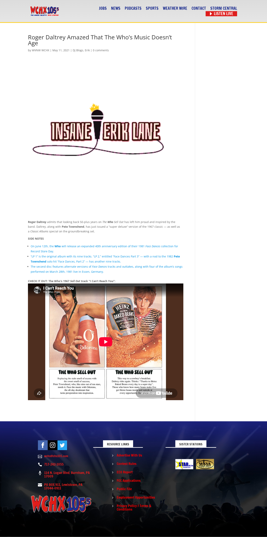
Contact (199, 8)
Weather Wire (175, 8)
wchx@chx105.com (56, 456)
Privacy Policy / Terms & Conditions (134, 507)
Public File (124, 488)
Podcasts (133, 8)
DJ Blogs (78, 50)
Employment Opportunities (136, 497)
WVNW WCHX (40, 50)
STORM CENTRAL (223, 8)
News (115, 8)
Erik (87, 50)
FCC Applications (129, 480)
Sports (152, 8)
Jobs (103, 8)
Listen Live (223, 13)
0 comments (101, 50)
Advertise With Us (129, 455)
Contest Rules (126, 463)
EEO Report (125, 472)
